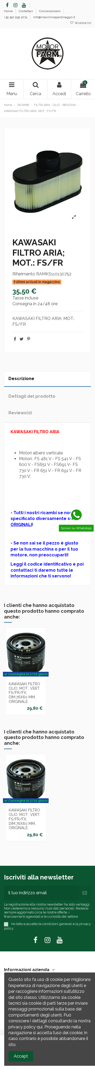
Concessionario (50, 11)
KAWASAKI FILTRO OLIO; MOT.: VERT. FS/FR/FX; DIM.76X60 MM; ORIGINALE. (24, 693)
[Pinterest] (28, 339)
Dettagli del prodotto (31, 396)
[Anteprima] (26, 681)
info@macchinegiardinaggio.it (54, 17)
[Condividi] (15, 339)
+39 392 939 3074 (16, 17)
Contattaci (26, 11)
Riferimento (23, 273)
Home (8, 11)
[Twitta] (21, 339)
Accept (21, 1056)
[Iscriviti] (84, 893)
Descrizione (21, 378)
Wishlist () (82, 23)
